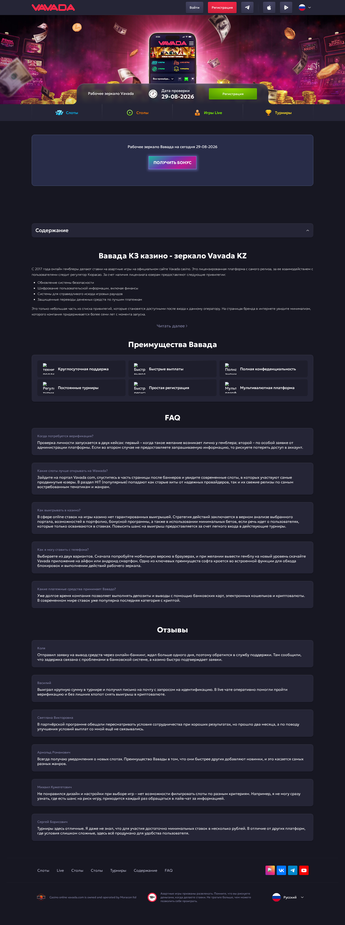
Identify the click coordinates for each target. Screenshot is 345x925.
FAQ (168, 870)
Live (60, 870)
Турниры (118, 870)
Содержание (145, 870)
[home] (53, 7)
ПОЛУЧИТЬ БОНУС (172, 162)
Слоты (43, 870)
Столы (77, 870)
